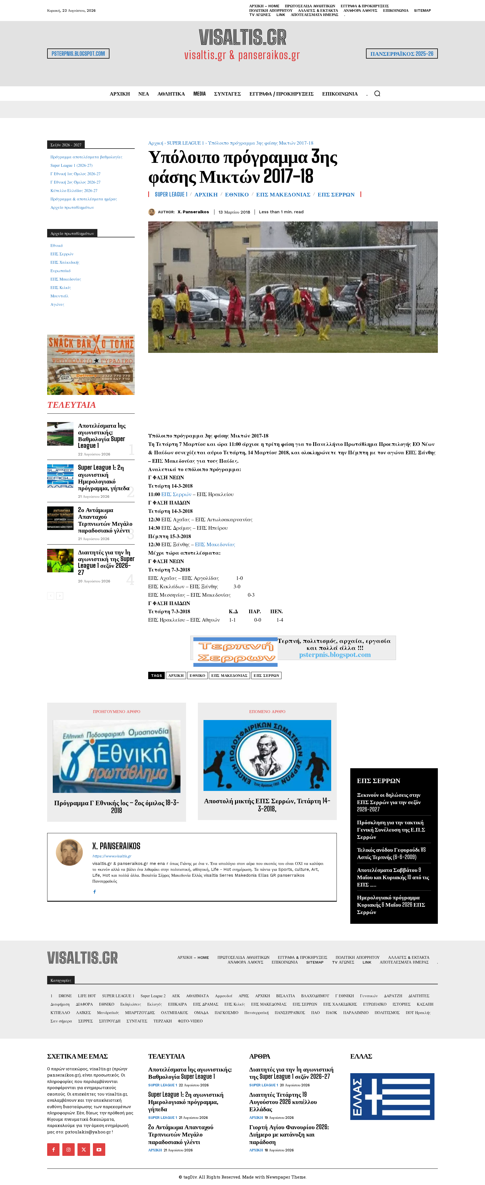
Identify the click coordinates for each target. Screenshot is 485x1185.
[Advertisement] (293, 392)
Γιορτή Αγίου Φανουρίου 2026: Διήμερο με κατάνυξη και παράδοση (289, 1134)
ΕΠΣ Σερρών (176, 493)
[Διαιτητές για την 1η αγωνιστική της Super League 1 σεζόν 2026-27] (60, 560)
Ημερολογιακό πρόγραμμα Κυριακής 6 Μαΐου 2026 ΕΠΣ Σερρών (391, 904)
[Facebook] (406, 211)
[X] (419, 211)
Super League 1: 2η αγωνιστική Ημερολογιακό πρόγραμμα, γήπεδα (103, 478)
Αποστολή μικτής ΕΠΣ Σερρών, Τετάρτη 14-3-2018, (267, 805)
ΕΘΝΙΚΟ (237, 194)
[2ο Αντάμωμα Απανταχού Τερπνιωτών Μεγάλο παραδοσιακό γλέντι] (60, 518)
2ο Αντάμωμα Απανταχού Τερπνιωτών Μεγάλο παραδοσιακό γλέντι (105, 520)
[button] (377, 93)
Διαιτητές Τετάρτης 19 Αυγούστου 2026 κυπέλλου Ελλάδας (283, 1102)
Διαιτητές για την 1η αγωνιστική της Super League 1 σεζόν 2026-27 (106, 562)
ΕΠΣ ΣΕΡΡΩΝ (336, 194)
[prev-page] (50, 596)
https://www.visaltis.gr (111, 856)
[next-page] (59, 596)
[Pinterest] (432, 211)
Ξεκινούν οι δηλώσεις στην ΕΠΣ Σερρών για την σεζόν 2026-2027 (389, 802)
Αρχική (155, 143)
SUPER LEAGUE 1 (185, 143)
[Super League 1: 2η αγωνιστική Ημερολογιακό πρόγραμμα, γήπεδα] (60, 476)
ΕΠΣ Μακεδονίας (215, 544)
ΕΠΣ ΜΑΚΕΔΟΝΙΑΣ (283, 194)
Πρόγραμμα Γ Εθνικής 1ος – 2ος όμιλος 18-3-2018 (116, 807)
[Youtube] (99, 1149)
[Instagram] (68, 1149)
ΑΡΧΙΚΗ (206, 194)
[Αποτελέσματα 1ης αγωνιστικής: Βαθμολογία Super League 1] (60, 434)
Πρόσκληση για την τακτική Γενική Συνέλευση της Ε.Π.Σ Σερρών (391, 829)
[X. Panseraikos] (153, 212)
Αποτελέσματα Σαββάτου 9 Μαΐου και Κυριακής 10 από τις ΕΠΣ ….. (393, 877)
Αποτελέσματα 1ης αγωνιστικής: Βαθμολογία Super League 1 (101, 436)
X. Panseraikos (193, 211)
